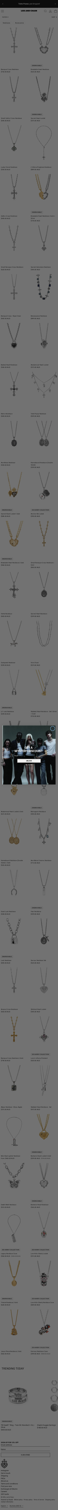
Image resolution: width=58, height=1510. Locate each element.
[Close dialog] (53, 728)
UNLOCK (29, 761)
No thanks (29, 764)
